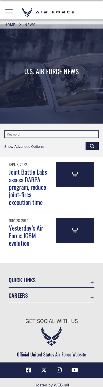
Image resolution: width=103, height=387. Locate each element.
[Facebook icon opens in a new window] (28, 370)
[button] (9, 12)
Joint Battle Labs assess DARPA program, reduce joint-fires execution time (28, 187)
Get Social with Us (51, 321)
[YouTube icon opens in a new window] (74, 370)
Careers (18, 295)
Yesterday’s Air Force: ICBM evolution (26, 235)
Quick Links (22, 280)
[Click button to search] (92, 146)
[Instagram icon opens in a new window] (59, 370)
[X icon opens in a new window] (43, 370)
